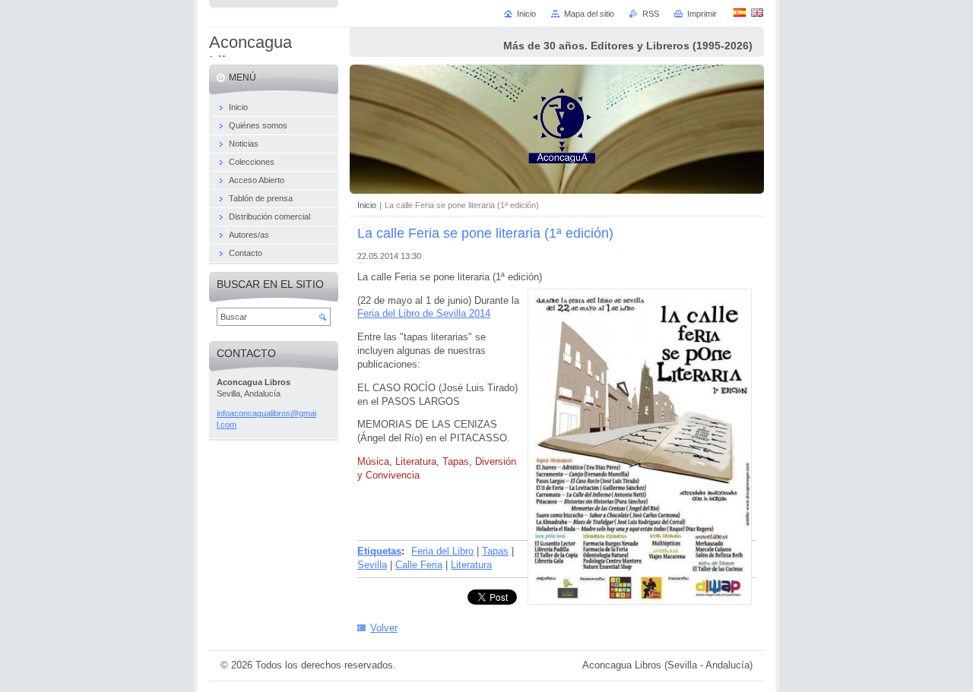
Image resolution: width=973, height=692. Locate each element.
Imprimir (702, 13)
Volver (384, 628)
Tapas (495, 551)
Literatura (471, 564)
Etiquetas (379, 551)
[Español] (740, 12)
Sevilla (372, 564)
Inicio (366, 205)
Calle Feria (418, 564)
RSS (650, 13)
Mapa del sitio (589, 13)
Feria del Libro (442, 551)
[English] (757, 12)
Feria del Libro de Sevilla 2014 (423, 313)
